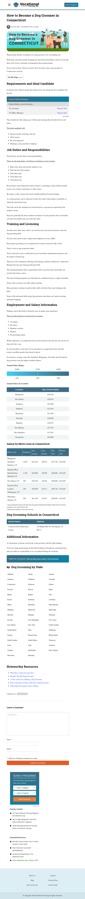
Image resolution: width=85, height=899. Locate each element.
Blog (32, 880)
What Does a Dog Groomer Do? (22, 673)
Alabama (10, 574)
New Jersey (52, 620)
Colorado (52, 579)
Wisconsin (10, 655)
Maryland (31, 604)
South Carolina (12, 640)
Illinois (9, 594)
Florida (51, 584)
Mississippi (52, 610)
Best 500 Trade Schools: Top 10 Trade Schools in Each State (25, 842)
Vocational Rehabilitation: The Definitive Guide (22, 855)
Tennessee (52, 640)
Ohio (29, 630)
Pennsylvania (32, 635)
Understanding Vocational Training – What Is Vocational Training (25, 827)
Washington (32, 650)
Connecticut (11, 584)
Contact (53, 876)
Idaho (51, 589)
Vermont (52, 645)
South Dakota (32, 640)
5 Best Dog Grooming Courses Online (24, 686)
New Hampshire (33, 620)
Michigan (10, 610)
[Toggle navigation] (9, 5)
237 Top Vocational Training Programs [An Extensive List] (25, 814)
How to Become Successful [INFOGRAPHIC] (21, 849)
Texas (9, 645)
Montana (31, 615)
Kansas (9, 599)
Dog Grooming (22, 694)
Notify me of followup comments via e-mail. (22, 758)
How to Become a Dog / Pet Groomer (42, 559)
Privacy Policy (53, 880)
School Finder (53, 885)
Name (9, 739)
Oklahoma (52, 630)
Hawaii (30, 589)
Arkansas (10, 579)
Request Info (62, 108)
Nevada (9, 620)
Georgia (10, 589)
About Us (32, 876)
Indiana (30, 594)
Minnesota (31, 610)
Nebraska (52, 615)
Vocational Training (42, 896)
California (31, 579)
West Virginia (53, 650)
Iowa (50, 594)
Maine (9, 604)
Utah (29, 645)
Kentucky (31, 599)
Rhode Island (53, 635)
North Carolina (54, 625)
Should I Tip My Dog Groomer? (22, 676)
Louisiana (52, 599)
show (20, 77)
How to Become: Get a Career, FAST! (25, 860)
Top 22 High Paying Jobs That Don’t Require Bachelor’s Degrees (24, 820)
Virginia (10, 650)
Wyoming (31, 655)
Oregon (9, 635)
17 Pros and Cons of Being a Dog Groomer (26, 679)
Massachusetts (53, 604)
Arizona (51, 574)
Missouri (10, 615)
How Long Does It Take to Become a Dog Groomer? (29, 682)
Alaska (30, 574)
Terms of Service (32, 885)
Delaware (31, 584)
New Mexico (11, 625)
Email (9, 749)
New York (31, 625)
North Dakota (11, 630)
